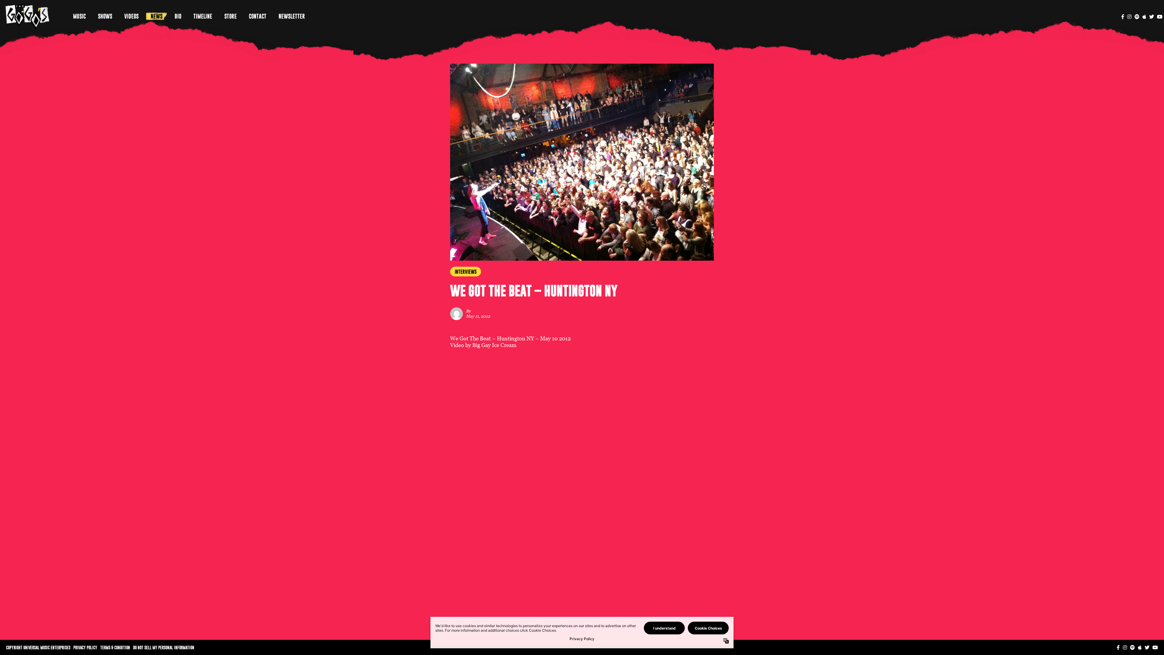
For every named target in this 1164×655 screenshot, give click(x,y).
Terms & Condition (115, 647)
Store (230, 16)
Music (79, 16)
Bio (178, 16)
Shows (105, 16)
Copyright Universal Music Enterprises (38, 647)
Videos (131, 16)
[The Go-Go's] (27, 16)
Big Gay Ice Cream (494, 345)
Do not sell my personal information (163, 647)
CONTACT (257, 16)
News (156, 16)
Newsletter (292, 16)
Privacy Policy (85, 647)
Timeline (202, 16)
